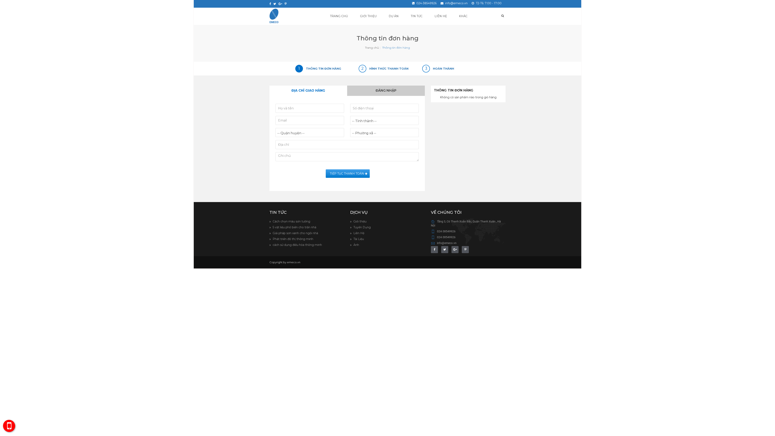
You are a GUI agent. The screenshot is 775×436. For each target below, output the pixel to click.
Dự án (394, 16)
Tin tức (416, 16)
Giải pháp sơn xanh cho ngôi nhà (295, 233)
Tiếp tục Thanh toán (346, 173)
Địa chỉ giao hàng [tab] (308, 90)
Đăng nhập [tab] (386, 90)
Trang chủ (339, 16)
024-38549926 (426, 3)
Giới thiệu (368, 16)
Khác (463, 16)
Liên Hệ (358, 233)
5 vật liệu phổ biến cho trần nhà (294, 227)
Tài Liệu (358, 239)
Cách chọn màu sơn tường (291, 221)
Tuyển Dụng (362, 227)
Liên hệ (441, 16)
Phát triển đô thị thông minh (292, 239)
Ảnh (356, 245)
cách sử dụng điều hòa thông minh (297, 245)
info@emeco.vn (456, 3)
